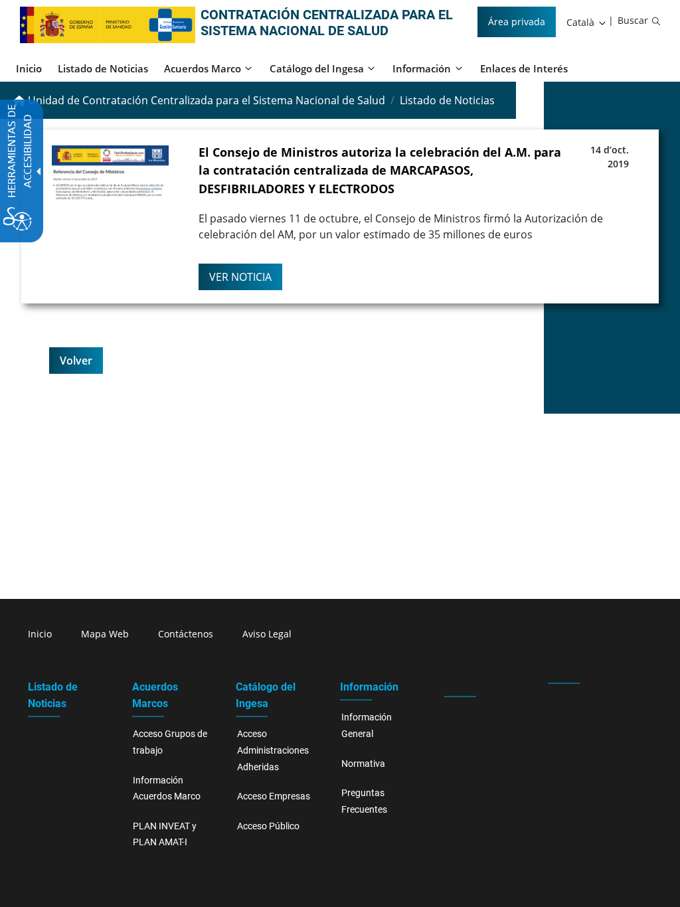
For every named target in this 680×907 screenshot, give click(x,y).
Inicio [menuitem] (29, 68)
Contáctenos (185, 633)
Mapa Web (105, 633)
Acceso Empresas (273, 796)
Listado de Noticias (53, 695)
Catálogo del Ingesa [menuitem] (317, 68)
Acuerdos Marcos (155, 695)
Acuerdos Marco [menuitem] (202, 68)
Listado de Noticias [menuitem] (103, 68)
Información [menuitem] (421, 68)
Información (369, 687)
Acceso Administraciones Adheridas (273, 750)
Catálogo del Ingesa (266, 695)
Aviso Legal (267, 633)
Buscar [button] (633, 20)
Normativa (363, 764)
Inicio (40, 633)
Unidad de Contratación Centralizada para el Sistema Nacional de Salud (205, 100)
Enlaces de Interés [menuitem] (524, 68)
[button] (587, 22)
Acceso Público (268, 826)
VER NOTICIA (240, 277)
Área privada (516, 21)
